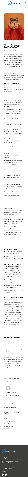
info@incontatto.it (11, 468)
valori (10, 381)
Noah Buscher (12, 374)
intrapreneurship (16, 378)
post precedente (10, 50)
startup (6, 381)
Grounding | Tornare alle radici (11, 412)
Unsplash (20, 374)
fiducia (9, 378)
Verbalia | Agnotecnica (9, 421)
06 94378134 (10, 467)
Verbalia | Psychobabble (10, 407)
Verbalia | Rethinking (9, 426)
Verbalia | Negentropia (9, 417)
